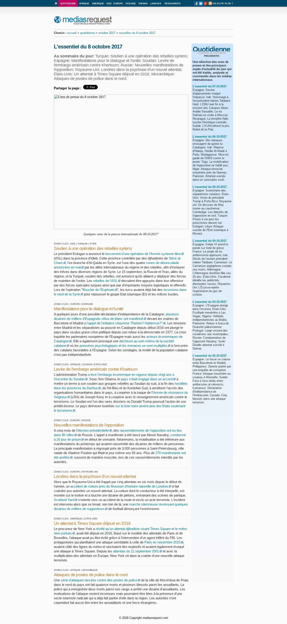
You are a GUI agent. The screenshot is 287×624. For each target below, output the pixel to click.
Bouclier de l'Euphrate (98, 290)
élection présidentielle (93, 430)
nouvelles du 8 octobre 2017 (137, 33)
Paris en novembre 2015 (162, 542)
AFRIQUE (84, 3)
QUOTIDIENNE (68, 3)
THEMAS (143, 3)
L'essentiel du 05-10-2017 (210, 187)
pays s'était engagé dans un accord (147, 379)
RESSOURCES (172, 3)
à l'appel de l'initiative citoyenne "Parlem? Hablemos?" (123, 323)
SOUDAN (87, 364)
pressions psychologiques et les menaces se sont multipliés (123, 345)
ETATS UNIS (100, 364)
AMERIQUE (98, 3)
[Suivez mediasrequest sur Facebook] (196, 4)
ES (218, 3)
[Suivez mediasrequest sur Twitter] (201, 4)
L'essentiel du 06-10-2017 (210, 136)
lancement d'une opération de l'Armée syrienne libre (143, 254)
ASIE (109, 3)
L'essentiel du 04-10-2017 (210, 240)
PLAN (228, 3)
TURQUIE (83, 243)
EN (214, 3)
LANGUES (155, 3)
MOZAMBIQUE (90, 570)
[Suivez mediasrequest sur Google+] (205, 4)
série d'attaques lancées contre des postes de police (99, 580)
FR (222, 3)
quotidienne (87, 33)
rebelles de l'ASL (105, 281)
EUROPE (118, 3)
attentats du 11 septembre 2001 (136, 551)
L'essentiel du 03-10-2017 (210, 301)
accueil (71, 33)
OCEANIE (131, 3)
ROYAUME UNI (90, 471)
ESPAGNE (87, 304)
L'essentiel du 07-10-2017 (210, 86)
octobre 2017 (106, 33)
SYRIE (93, 243)
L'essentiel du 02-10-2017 (210, 355)
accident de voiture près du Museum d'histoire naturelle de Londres (119, 486)
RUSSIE (86, 420)
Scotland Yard (64, 500)
